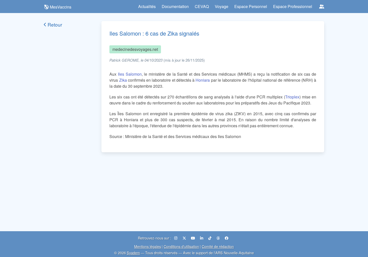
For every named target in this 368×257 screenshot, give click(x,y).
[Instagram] (176, 237)
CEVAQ (202, 6)
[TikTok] (210, 237)
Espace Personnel (250, 6)
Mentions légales (147, 246)
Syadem (133, 252)
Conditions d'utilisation (181, 246)
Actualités (147, 6)
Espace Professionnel (292, 6)
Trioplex (292, 97)
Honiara (203, 80)
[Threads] (219, 237)
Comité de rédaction (218, 246)
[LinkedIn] (202, 237)
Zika (123, 80)
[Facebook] (226, 237)
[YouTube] (193, 237)
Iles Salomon (130, 74)
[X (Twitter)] (184, 237)
